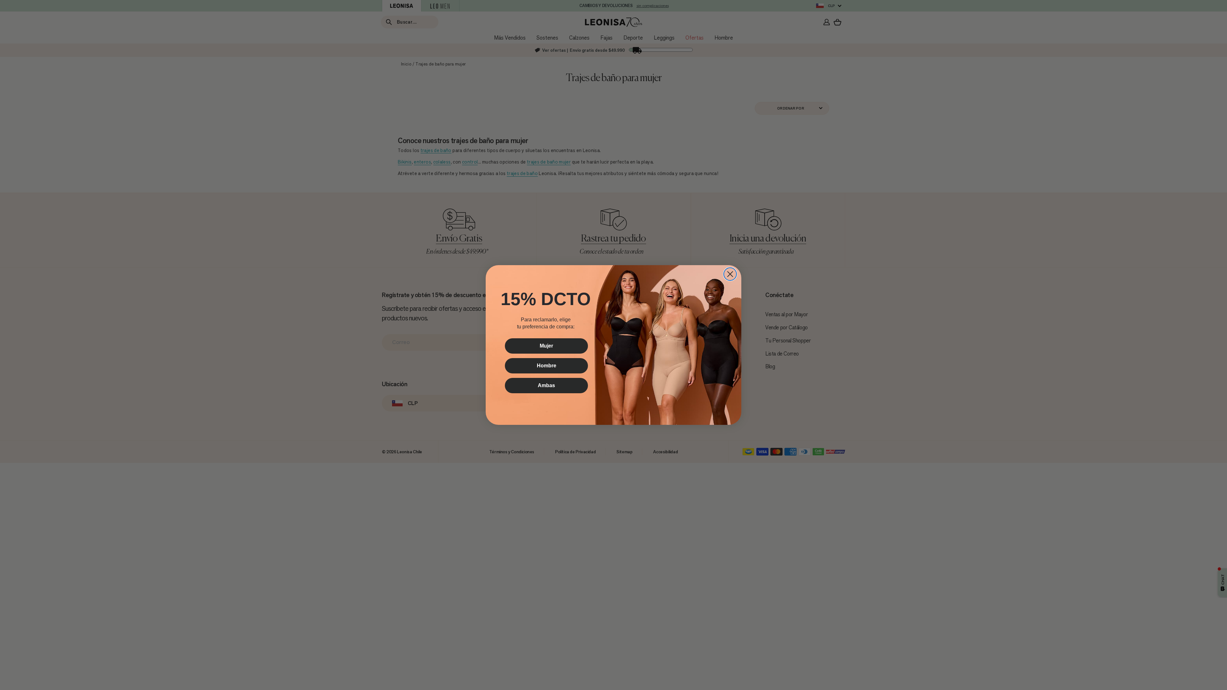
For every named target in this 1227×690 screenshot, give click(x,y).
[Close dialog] (730, 274)
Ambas (546, 385)
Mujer (546, 346)
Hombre (546, 365)
